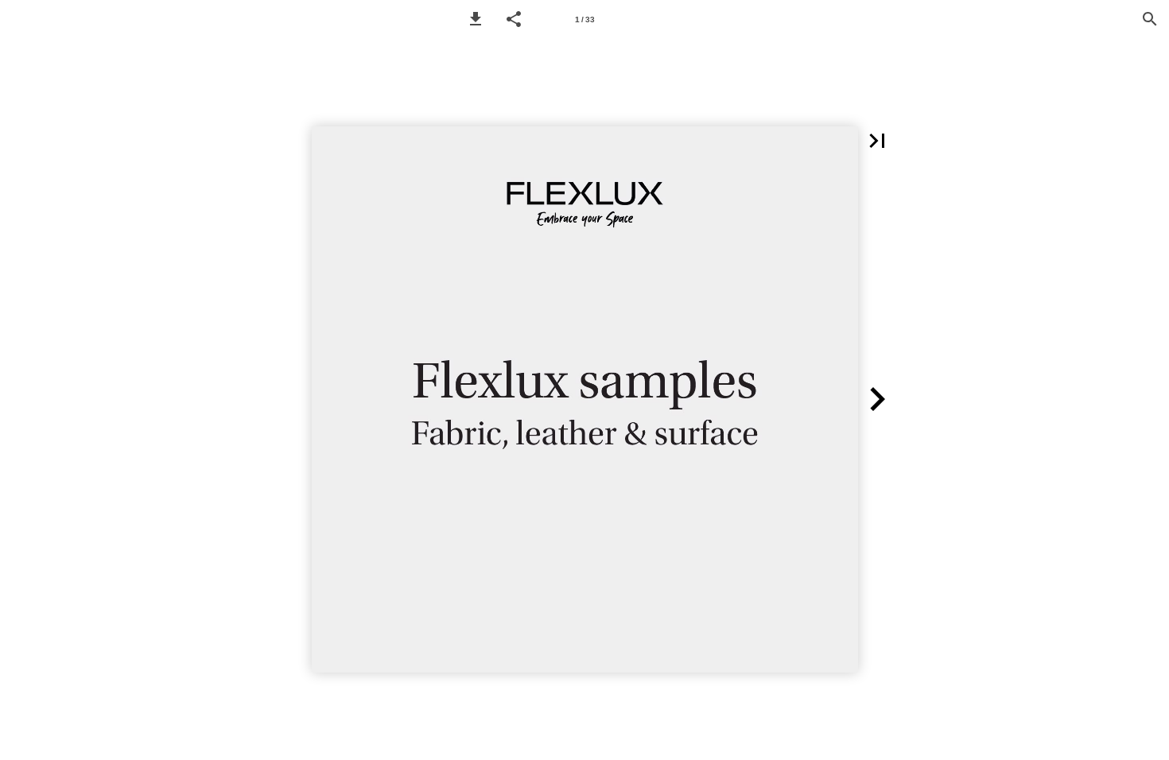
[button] (475, 19)
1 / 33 (585, 19)
